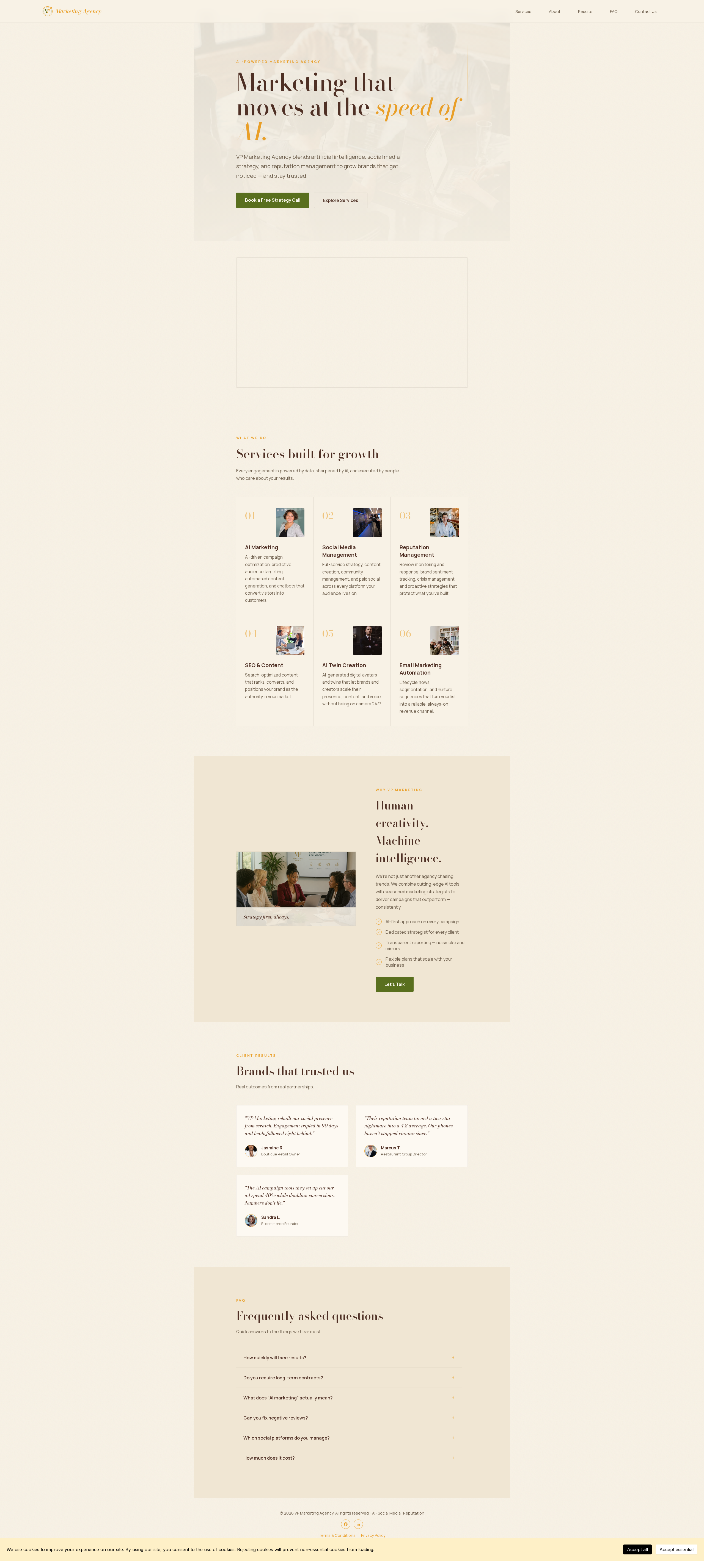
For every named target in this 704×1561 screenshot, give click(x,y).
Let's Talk (394, 984)
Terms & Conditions (337, 1535)
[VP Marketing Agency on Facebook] (345, 1524)
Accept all (637, 1549)
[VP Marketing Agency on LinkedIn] (358, 1524)
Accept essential (676, 1549)
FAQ (613, 11)
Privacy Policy (373, 1535)
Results (585, 11)
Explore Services (340, 200)
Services (523, 11)
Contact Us (646, 11)
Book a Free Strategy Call (272, 200)
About (554, 11)
